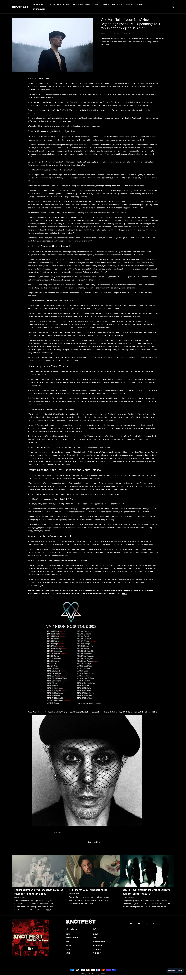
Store (68, 953)
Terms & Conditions (99, 941)
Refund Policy (97, 949)
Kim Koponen (47, 382)
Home (68, 934)
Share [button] (58, 833)
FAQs (94, 938)
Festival (69, 945)
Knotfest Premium (72, 938)
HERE (154, 712)
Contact (95, 934)
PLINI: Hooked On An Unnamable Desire (88, 890)
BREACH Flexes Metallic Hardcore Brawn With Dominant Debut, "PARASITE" (146, 892)
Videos (68, 949)
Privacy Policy (97, 945)
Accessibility (97, 953)
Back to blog (94, 842)
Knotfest (89, 974)
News (68, 941)
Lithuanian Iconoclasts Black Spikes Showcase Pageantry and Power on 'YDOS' (38, 892)
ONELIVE (102, 974)
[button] (48, 4)
